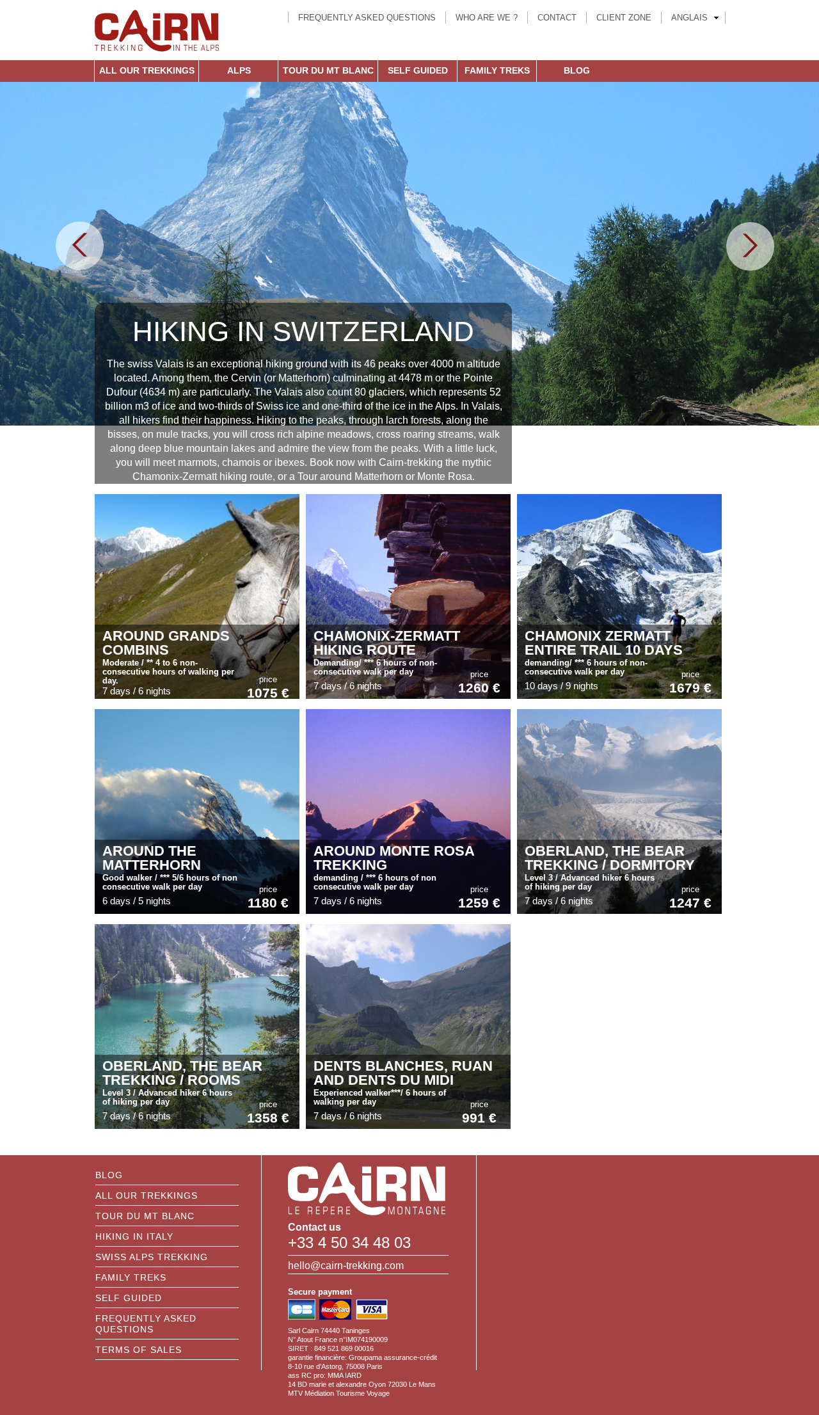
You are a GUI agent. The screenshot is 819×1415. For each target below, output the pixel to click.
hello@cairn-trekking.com (346, 1265)
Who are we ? (487, 17)
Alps (239, 70)
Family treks (497, 70)
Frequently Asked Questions (367, 17)
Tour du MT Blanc (328, 70)
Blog (577, 70)
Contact (556, 17)
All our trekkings (147, 70)
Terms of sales (138, 1350)
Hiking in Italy (134, 1236)
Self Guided (418, 70)
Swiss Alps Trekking (151, 1257)
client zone (623, 17)
